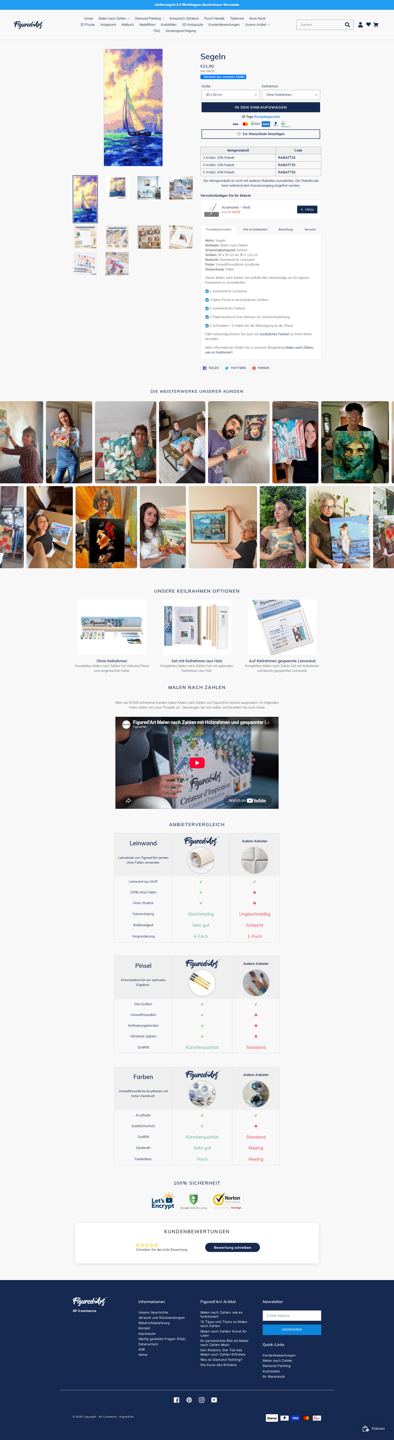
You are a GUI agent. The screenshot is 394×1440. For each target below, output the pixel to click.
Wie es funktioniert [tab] (255, 229)
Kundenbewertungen (279, 1355)
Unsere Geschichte (153, 1312)
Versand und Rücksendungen (161, 1318)
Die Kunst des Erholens (218, 1365)
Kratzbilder (271, 1371)
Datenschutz (148, 1344)
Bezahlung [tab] (286, 229)
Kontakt (144, 1328)
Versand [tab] (310, 229)
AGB (141, 1349)
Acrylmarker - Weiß (236, 207)
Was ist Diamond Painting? (221, 1359)
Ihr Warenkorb (274, 1376)
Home (143, 1354)
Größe (206, 86)
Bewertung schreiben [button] (232, 1247)
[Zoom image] (133, 109)
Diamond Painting (277, 1366)
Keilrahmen (270, 86)
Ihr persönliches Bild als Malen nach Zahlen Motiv (224, 1343)
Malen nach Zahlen (278, 1360)
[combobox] (324, 25)
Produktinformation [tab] (218, 229)
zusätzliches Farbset (274, 334)
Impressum (147, 1333)
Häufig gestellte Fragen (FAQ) (162, 1339)
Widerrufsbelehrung (154, 1323)
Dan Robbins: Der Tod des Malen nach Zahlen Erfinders (223, 1352)
